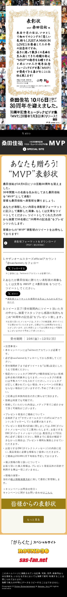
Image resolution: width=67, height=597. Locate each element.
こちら (49, 492)
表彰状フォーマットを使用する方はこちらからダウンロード (35, 300)
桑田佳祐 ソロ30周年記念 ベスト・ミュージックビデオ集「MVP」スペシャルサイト (33, 145)
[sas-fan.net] (33, 560)
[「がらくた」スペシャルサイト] (33, 542)
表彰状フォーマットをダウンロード (35, 243)
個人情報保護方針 (20, 479)
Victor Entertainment (24, 586)
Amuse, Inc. (44, 586)
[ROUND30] (33, 551)
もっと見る (33, 519)
